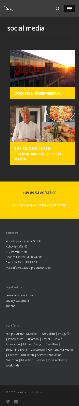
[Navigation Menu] (69, 9)
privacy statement (17, 301)
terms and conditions (19, 295)
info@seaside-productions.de (39, 205)
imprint (10, 306)
